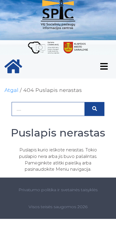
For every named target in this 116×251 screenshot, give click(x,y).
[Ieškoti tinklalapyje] (94, 109)
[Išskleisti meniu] (104, 67)
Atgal (11, 90)
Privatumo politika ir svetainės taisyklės (58, 189)
